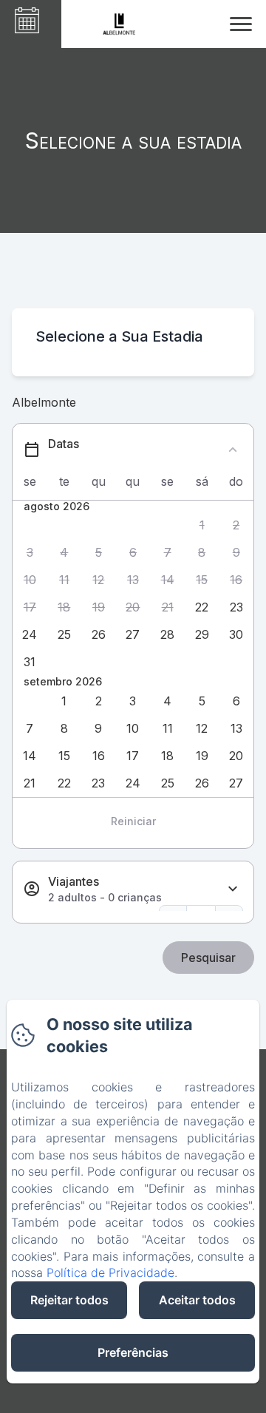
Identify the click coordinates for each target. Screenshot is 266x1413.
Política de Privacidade (110, 1272)
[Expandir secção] (233, 889)
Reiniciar (133, 821)
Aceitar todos (197, 1299)
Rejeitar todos (69, 1299)
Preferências (133, 1352)
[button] (202, 525)
